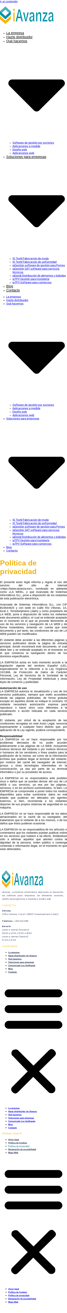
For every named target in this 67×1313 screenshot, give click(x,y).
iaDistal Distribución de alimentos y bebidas (39, 275)
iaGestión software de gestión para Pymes (38, 265)
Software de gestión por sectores (33, 142)
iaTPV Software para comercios (32, 282)
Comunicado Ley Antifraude (21, 965)
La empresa (15, 33)
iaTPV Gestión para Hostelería (30, 279)
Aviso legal (13, 1139)
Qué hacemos (15, 959)
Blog (9, 286)
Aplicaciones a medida (26, 146)
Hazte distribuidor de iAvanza (22, 956)
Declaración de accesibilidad (22, 1149)
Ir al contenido (9, 1)
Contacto (13, 290)
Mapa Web (13, 1153)
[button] (33, 1040)
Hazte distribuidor (19, 37)
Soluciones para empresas (21, 962)
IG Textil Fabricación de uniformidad (34, 262)
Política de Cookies (17, 1143)
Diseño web (19, 149)
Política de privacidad (18, 1146)
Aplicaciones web (23, 153)
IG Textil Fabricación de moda (30, 258)
